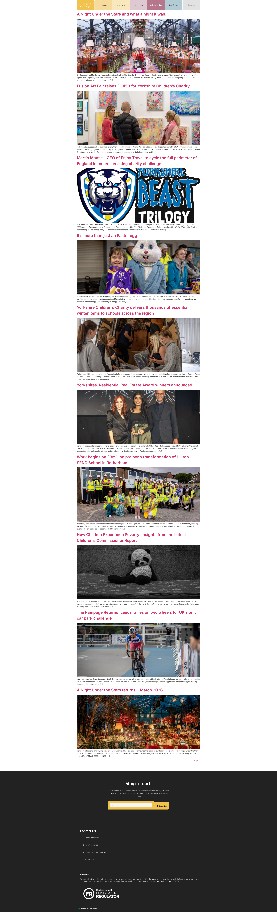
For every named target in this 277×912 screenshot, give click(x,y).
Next (197, 761)
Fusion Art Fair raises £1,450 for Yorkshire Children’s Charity (134, 86)
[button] (89, 859)
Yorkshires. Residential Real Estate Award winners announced (134, 385)
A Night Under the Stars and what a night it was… (123, 14)
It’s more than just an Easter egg (107, 235)
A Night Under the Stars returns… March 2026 (120, 690)
